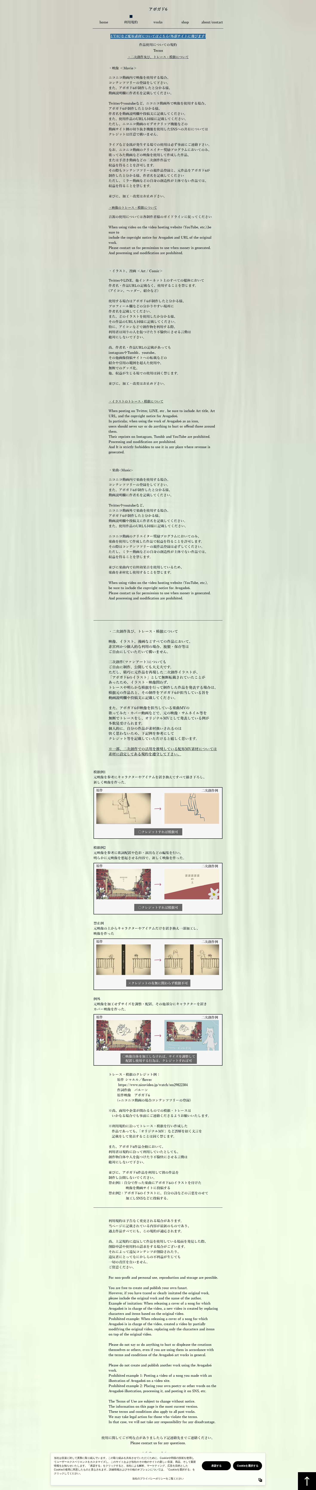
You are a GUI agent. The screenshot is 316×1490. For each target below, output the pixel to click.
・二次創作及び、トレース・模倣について (158, 57)
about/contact (212, 22)
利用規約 (131, 22)
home (104, 22)
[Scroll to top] (307, 1481)
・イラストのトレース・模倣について (136, 401)
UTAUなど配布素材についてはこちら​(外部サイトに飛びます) (158, 36)
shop (185, 22)
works (158, 22)
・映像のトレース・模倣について (133, 207)
